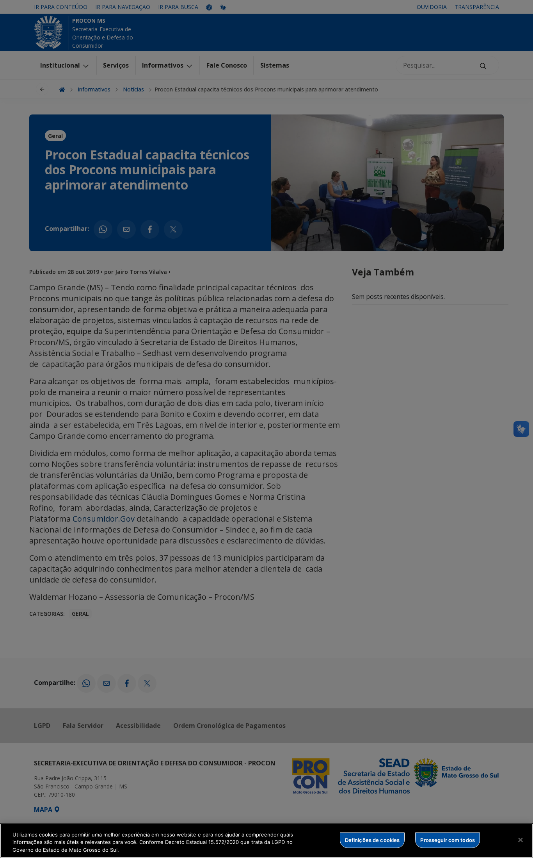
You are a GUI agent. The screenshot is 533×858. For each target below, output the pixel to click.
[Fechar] (520, 839)
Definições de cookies (372, 840)
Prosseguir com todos (447, 840)
